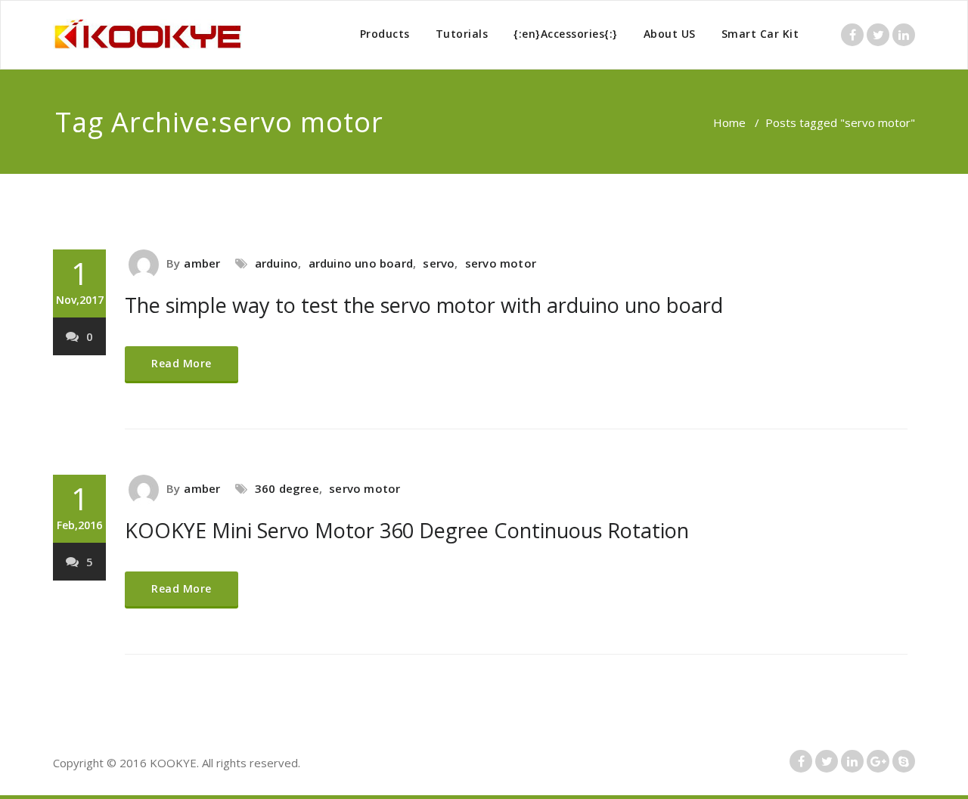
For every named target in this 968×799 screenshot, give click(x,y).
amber (202, 263)
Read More (181, 363)
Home (729, 122)
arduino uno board (361, 263)
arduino (276, 263)
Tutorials (462, 33)
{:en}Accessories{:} (565, 33)
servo (439, 263)
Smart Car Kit (760, 33)
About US (670, 33)
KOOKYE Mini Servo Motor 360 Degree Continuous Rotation (407, 530)
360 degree (287, 488)
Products (385, 33)
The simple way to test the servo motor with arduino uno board (424, 305)
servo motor (500, 263)
